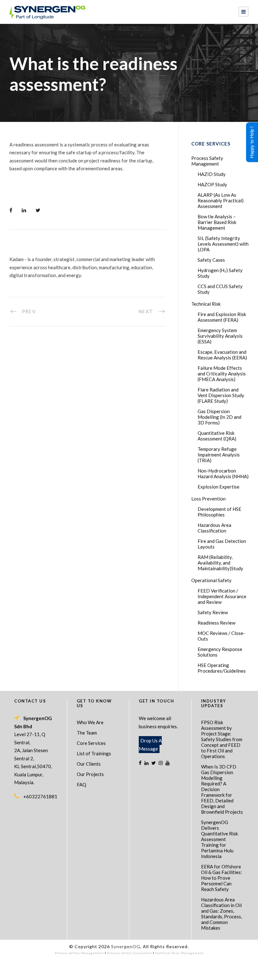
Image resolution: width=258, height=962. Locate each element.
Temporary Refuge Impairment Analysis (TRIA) (219, 454)
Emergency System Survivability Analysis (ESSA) (220, 335)
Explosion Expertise (218, 486)
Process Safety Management (207, 161)
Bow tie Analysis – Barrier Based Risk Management (217, 222)
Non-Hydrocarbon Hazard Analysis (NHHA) (223, 473)
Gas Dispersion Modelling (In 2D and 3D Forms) (219, 416)
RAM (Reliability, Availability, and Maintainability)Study (220, 562)
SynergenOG (125, 946)
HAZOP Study (212, 184)
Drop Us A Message (150, 745)
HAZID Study (212, 174)
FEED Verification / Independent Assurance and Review (222, 596)
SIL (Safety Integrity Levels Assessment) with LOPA (223, 243)
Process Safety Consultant (129, 953)
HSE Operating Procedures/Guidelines (222, 668)
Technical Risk (206, 304)
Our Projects (90, 774)
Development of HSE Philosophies (219, 511)
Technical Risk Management (179, 953)
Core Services (91, 743)
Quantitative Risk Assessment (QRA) (217, 435)
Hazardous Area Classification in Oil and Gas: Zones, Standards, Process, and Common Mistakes (221, 914)
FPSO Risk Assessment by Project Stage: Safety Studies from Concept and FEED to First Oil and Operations (221, 739)
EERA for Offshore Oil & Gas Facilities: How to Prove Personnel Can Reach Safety (221, 878)
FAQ (81, 784)
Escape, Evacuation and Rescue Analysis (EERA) (222, 354)
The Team (87, 732)
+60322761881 (40, 796)
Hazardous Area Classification (214, 527)
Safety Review (213, 612)
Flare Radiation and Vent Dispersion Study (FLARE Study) (221, 395)
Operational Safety (211, 580)
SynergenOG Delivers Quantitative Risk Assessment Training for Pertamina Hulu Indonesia (219, 839)
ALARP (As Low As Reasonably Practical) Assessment (221, 200)
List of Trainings (94, 753)
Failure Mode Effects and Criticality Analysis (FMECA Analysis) (222, 373)
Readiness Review (216, 623)
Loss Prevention (208, 498)
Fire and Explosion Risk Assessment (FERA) (222, 317)
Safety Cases (211, 260)
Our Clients (89, 764)
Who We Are (90, 722)
